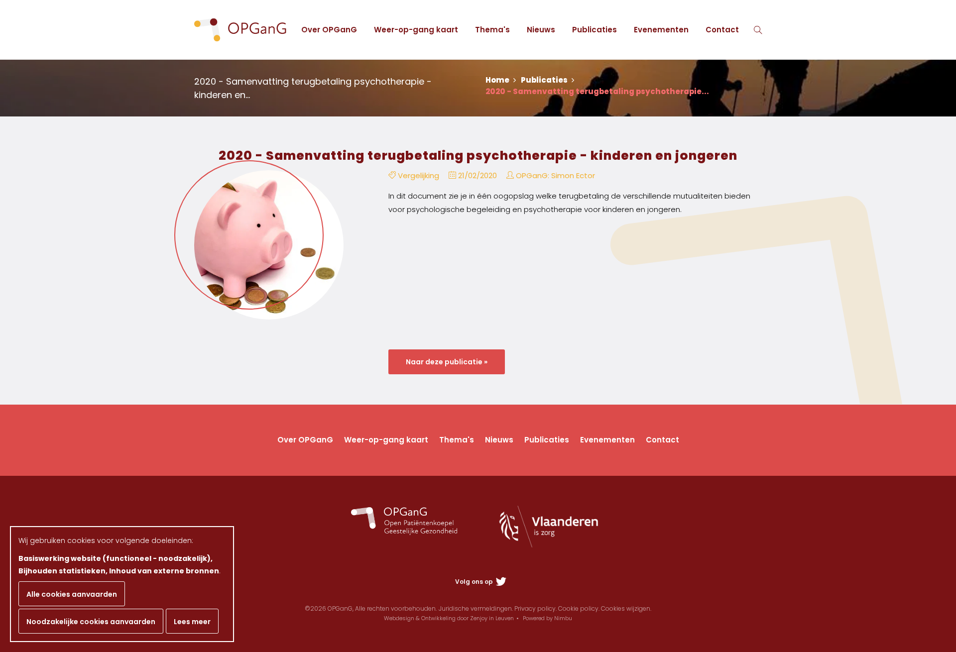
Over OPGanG (329, 29)
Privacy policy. (535, 608)
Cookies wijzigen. (626, 608)
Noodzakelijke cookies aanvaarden (90, 622)
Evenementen (661, 29)
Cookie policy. (578, 608)
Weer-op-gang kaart (416, 29)
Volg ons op (474, 581)
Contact (722, 29)
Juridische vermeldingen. (476, 608)
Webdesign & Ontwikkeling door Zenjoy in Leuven (449, 618)
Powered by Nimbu (547, 618)
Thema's (492, 29)
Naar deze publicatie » (446, 362)
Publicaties (594, 29)
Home (498, 80)
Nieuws (541, 29)
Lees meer (192, 622)
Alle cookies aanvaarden (71, 594)
